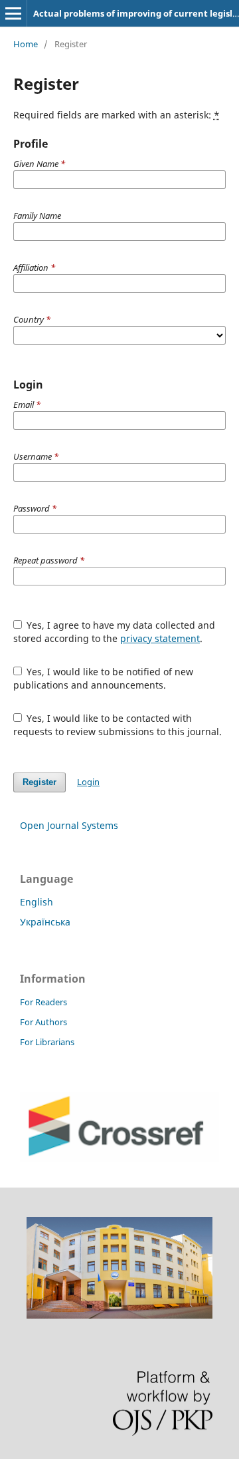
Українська (45, 921)
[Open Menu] (13, 13)
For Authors (43, 1022)
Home (25, 44)
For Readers (43, 1002)
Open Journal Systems (69, 825)
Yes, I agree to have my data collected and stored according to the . (114, 632)
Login (88, 782)
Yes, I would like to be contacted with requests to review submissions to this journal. (117, 725)
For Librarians (47, 1042)
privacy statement (160, 638)
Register (39, 782)
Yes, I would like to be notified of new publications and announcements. (103, 678)
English (36, 901)
